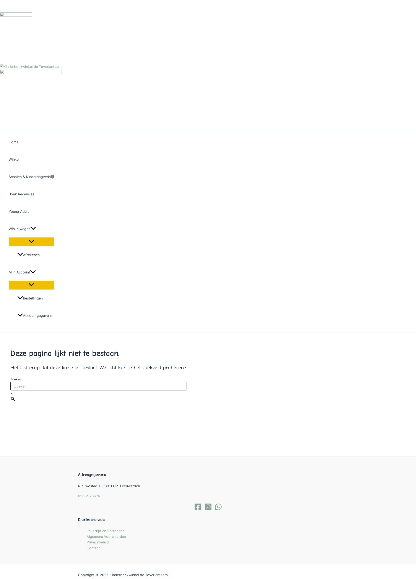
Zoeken (15, 379)
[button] (33, 228)
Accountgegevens (37, 315)
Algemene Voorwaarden (106, 536)
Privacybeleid (98, 542)
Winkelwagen (19, 229)
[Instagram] (208, 509)
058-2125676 (89, 496)
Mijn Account (19, 272)
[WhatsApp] (218, 509)
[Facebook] (198, 509)
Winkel (14, 159)
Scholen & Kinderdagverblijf (31, 177)
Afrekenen (31, 255)
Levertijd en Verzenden (106, 531)
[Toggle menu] (31, 241)
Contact (93, 548)
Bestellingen (33, 298)
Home (13, 142)
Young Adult (19, 211)
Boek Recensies (21, 194)
